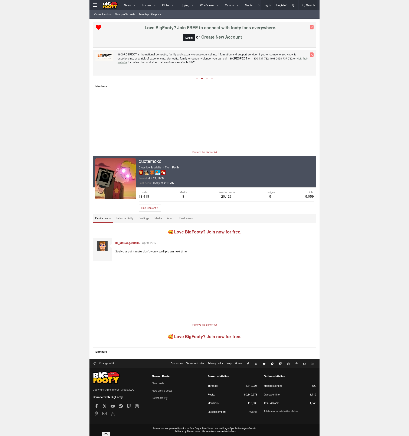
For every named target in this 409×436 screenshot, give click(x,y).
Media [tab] (158, 218)
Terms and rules (195, 363)
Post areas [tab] (186, 218)
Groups (229, 5)
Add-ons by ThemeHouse (187, 431)
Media (248, 5)
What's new (207, 5)
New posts (158, 383)
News (127, 5)
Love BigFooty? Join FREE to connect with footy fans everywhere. (210, 27)
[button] (134, 5)
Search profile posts (149, 14)
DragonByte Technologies (235, 428)
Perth (175, 167)
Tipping (184, 5)
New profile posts (125, 14)
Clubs (165, 5)
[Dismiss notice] (312, 27)
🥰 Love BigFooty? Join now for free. (204, 232)
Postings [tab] (143, 218)
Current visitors (103, 14)
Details (252, 428)
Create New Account (221, 37)
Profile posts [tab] (103, 218)
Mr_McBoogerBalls (127, 243)
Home (238, 363)
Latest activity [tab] (124, 218)
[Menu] (95, 5)
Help (229, 363)
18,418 (144, 196)
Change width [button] (107, 363)
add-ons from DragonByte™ (195, 428)
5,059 (309, 196)
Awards (253, 411)
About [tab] (170, 218)
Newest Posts (161, 376)
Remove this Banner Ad (204, 152)
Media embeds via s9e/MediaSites (219, 431)
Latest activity (159, 398)
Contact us (177, 363)
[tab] (196, 78)
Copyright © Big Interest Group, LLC (113, 389)
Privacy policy (215, 363)
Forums (146, 5)
